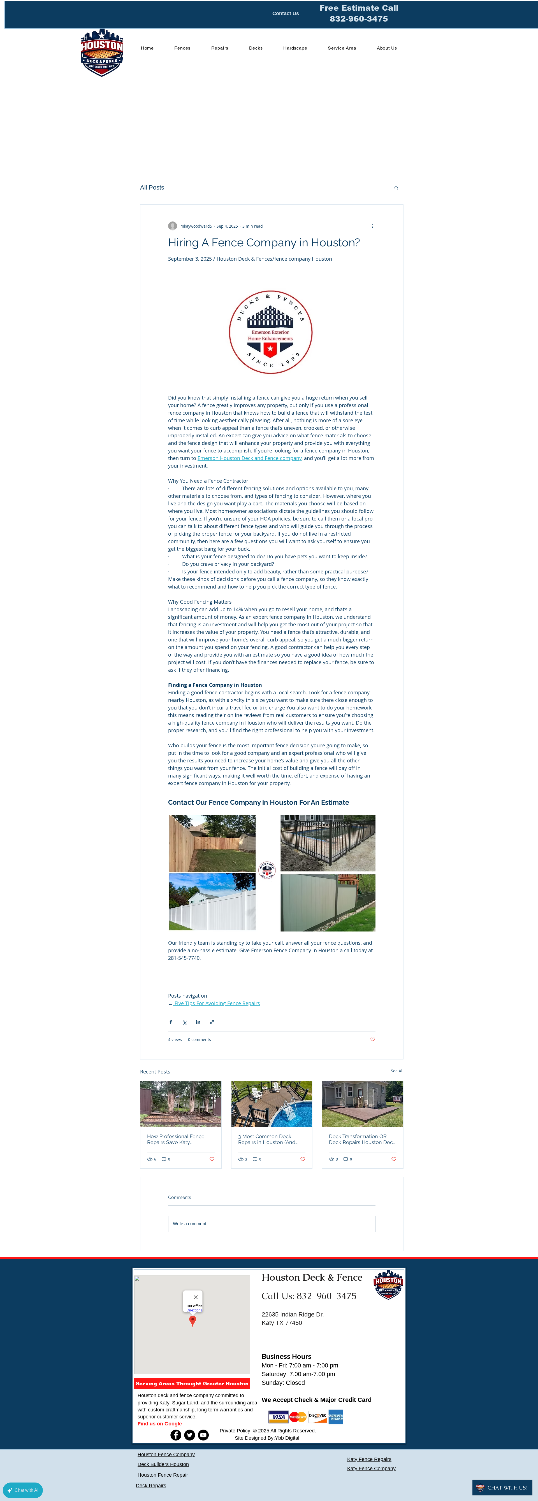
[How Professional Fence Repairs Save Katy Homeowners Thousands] (180, 1104)
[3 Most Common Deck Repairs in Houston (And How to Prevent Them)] (271, 1104)
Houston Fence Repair (163, 1475)
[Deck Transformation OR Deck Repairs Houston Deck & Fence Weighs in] (362, 1104)
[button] (396, 187)
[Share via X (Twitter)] (184, 1022)
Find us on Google (160, 1424)
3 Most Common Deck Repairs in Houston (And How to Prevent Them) (266, 1139)
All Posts (152, 187)
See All (397, 1070)
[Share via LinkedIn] (198, 1022)
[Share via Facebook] (170, 1022)
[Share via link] (212, 1022)
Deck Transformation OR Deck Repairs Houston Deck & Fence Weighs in (362, 1139)
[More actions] (372, 226)
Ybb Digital (288, 1438)
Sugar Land (185, 1403)
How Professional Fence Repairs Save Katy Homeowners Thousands (177, 1139)
